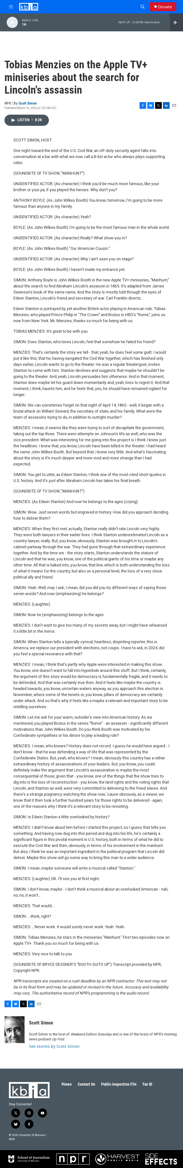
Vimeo (66, 1084)
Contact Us (86, 1084)
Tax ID (147, 1084)
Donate (165, 6)
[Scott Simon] (14, 1029)
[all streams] (176, 22)
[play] (12, 22)
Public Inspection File (119, 1084)
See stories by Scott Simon (54, 1046)
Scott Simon (28, 103)
